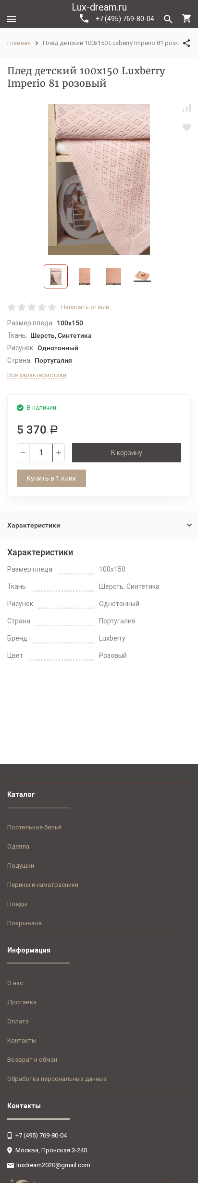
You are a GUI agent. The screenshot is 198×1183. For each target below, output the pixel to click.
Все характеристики (36, 375)
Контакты (22, 1040)
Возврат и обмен (32, 1059)
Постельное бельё (34, 827)
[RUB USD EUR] (179, 1180)
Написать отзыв (85, 306)
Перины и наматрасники (42, 884)
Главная (19, 42)
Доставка (22, 1002)
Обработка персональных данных (57, 1078)
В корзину (126, 453)
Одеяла (18, 846)
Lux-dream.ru (99, 7)
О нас (15, 983)
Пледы (17, 903)
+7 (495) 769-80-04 (125, 19)
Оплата (18, 1021)
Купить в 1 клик (51, 478)
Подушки (20, 865)
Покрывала (24, 923)
